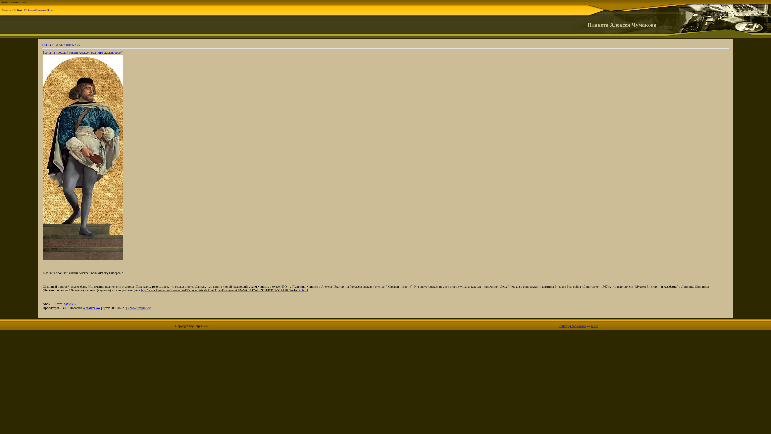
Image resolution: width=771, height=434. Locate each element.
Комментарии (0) (139, 308)
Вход (50, 10)
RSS (26, 10)
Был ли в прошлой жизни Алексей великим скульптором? (83, 52)
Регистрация (41, 10)
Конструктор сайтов (572, 326)
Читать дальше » (65, 304)
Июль (70, 44)
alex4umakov (91, 308)
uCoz (594, 326)
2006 (59, 44)
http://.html (224, 290)
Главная (31, 10)
